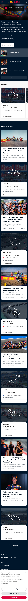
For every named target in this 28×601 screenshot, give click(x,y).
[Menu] (2, 2)
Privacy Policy (5, 576)
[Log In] (26, 2)
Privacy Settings (14, 589)
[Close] (25, 572)
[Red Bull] (14, 2)
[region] (14, 585)
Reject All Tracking (14, 593)
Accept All (14, 597)
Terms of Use (15, 576)
